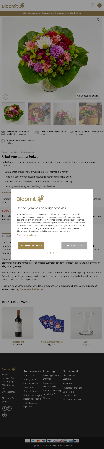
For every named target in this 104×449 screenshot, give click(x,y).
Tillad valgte (74, 246)
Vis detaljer (52, 253)
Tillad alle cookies (31, 246)
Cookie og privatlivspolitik (28, 235)
